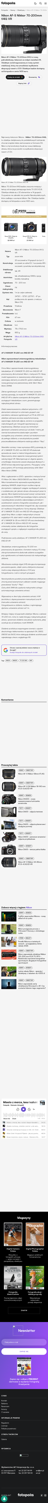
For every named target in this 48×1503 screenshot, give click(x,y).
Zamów (24, 1310)
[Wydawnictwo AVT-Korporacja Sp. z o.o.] (24, 1458)
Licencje (4, 1426)
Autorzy (4, 1409)
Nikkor (15, 660)
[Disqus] (24, 731)
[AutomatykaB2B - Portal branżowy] (26, 1495)
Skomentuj (33, 77)
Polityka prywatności (8, 1429)
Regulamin (5, 1423)
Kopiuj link (22, 83)
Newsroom (5, 1406)
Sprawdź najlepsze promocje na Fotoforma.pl (24, 216)
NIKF (31, 660)
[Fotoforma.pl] (24, 212)
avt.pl (38, 1473)
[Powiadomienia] (4, 1499)
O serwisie (5, 1412)
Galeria (4, 1439)
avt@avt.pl (40, 1471)
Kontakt (4, 1401)
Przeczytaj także (9, 765)
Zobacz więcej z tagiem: (16, 907)
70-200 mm (23, 660)
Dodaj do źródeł (13, 77)
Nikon (8, 660)
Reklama (4, 1404)
